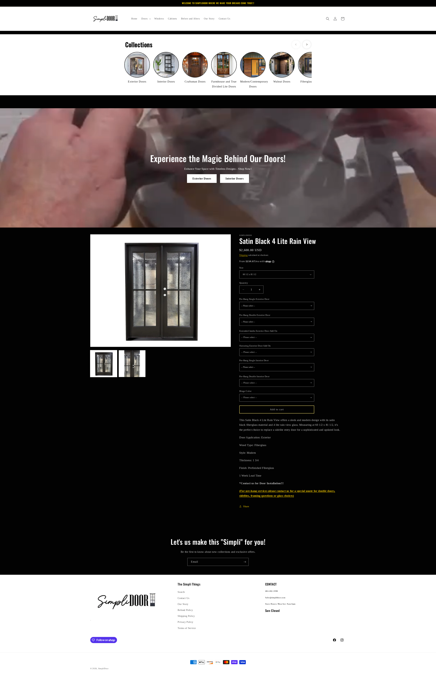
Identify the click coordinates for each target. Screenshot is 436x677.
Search (181, 592)
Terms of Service (187, 628)
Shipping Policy (186, 616)
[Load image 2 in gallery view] (132, 363)
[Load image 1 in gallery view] (103, 363)
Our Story (183, 604)
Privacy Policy (185, 622)
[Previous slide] (296, 44)
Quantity (243, 283)
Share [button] (246, 506)
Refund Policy (185, 610)
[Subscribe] (244, 562)
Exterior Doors (201, 178)
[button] (145, 18)
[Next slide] (307, 44)
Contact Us (183, 598)
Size (241, 267)
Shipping (243, 255)
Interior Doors (234, 178)
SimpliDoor (103, 668)
